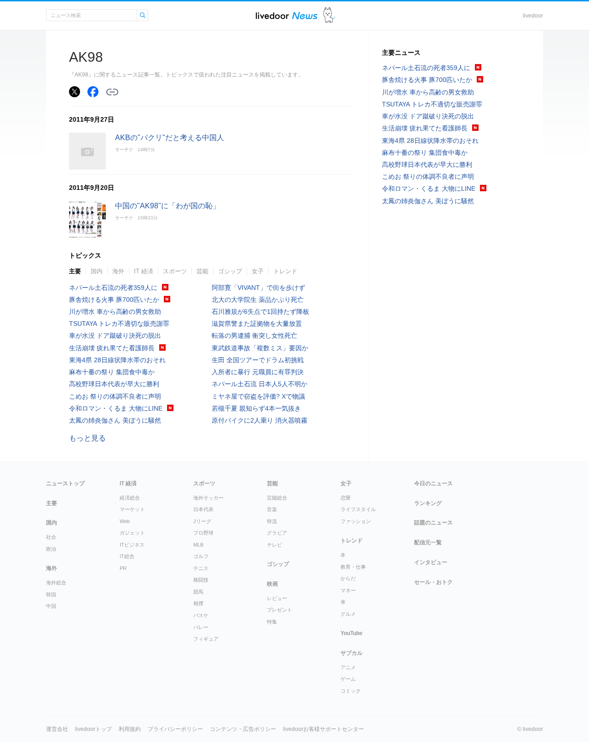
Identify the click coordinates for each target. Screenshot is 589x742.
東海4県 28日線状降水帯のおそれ (117, 360)
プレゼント (279, 609)
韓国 (51, 594)
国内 (97, 271)
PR (123, 568)
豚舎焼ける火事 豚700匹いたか (114, 299)
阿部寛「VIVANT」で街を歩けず (258, 287)
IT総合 (127, 556)
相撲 (198, 603)
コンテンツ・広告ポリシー (243, 729)
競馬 (198, 592)
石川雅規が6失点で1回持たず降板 (260, 311)
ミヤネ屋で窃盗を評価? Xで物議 (258, 396)
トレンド (285, 271)
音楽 (272, 509)
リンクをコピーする (112, 92)
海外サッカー (208, 498)
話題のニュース (433, 522)
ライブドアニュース (287, 15)
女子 (258, 271)
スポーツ (175, 271)
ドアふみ (329, 15)
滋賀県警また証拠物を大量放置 (257, 323)
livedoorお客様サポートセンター (323, 729)
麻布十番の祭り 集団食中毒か (112, 372)
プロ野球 (203, 533)
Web (125, 521)
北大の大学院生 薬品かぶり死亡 (258, 299)
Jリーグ (202, 521)
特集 (272, 621)
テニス (200, 568)
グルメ (348, 614)
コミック (351, 691)
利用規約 (130, 729)
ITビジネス (132, 545)
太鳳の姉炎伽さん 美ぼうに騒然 (115, 420)
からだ (348, 578)
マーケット (132, 509)
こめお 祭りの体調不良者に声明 (115, 396)
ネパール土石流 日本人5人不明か (259, 384)
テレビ (274, 545)
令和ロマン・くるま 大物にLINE (115, 408)
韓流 (272, 521)
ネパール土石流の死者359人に (113, 287)
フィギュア (206, 639)
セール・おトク (433, 582)
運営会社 (57, 729)
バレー (200, 627)
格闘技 (200, 580)
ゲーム (348, 679)
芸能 (202, 271)
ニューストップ (65, 483)
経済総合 (130, 498)
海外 (118, 271)
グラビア (277, 533)
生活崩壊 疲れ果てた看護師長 (112, 348)
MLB (198, 545)
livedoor (533, 15)
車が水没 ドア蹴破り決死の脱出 (115, 335)
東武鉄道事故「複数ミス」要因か (260, 348)
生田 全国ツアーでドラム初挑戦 (258, 360)
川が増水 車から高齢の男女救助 (115, 311)
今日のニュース (433, 483)
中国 (51, 606)
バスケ (200, 615)
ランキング (428, 503)
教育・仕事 (353, 567)
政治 (51, 549)
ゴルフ (200, 556)
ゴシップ (230, 271)
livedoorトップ (93, 729)
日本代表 (203, 509)
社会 (51, 537)
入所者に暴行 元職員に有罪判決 (258, 372)
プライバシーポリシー (175, 729)
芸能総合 (277, 498)
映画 (272, 584)
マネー (348, 590)
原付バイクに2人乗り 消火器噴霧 (259, 420)
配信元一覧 (428, 542)
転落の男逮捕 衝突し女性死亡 (254, 335)
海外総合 (56, 582)
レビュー (277, 598)
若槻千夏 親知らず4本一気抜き (256, 408)
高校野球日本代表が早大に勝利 (114, 384)
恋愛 (346, 498)
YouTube (352, 633)
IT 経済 (143, 271)
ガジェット (132, 533)
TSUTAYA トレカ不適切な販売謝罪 (119, 323)
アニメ (348, 667)
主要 (75, 271)
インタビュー (430, 562)
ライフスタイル (358, 509)
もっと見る (87, 438)
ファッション (356, 521)
